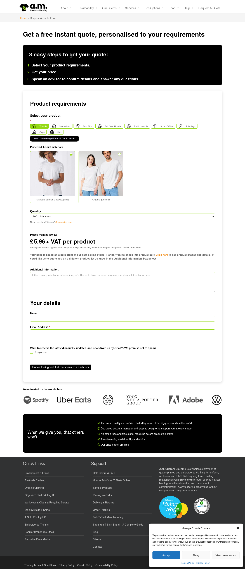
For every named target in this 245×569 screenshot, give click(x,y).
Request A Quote (209, 8)
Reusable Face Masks (37, 539)
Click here (162, 254)
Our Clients (109, 8)
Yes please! (41, 352)
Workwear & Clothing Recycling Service (47, 502)
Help (187, 8)
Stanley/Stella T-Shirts (37, 510)
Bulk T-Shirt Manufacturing (108, 517)
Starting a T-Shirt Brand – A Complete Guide (118, 524)
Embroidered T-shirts (37, 524)
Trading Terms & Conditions (40, 565)
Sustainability (85, 8)
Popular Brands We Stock (39, 532)
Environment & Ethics (37, 473)
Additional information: (44, 269)
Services (130, 8)
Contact (97, 546)
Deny (196, 555)
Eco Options (152, 8)
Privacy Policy (203, 562)
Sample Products (102, 487)
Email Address (40, 327)
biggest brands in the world (176, 423)
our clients (186, 479)
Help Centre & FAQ (104, 473)
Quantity (35, 211)
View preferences (225, 555)
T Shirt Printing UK (35, 517)
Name (33, 313)
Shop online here (63, 221)
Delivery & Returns (103, 502)
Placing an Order (102, 495)
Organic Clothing (34, 487)
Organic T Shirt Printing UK (40, 495)
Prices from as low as (43, 234)
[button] (238, 528)
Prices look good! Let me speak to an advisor (60, 367)
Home (23, 18)
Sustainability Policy (106, 565)
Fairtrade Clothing (35, 480)
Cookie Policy (187, 562)
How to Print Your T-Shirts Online (111, 480)
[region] (122, 400)
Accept (166, 555)
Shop (172, 8)
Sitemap (97, 539)
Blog (95, 532)
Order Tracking (101, 510)
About (64, 8)
